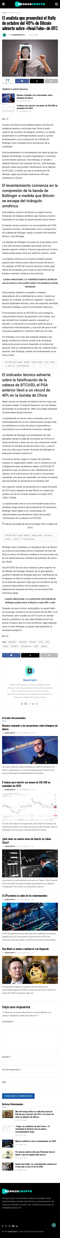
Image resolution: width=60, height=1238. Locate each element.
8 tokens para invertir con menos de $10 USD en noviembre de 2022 (37, 107)
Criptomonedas (15, 12)
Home (4, 12)
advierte (12, 642)
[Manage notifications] (54, 1225)
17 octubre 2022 (24, 847)
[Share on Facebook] (22, 81)
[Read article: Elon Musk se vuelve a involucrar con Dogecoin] (30, 970)
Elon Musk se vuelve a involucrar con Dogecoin (25, 949)
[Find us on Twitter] (6, 1226)
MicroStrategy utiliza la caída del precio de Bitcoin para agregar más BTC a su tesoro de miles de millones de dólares (34, 1114)
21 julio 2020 (33, 35)
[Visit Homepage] (30, 4)
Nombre (6, 1057)
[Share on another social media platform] (51, 81)
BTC (41, 642)
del (47, 642)
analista (23, 642)
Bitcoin (33, 642)
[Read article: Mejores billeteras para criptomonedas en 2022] (7, 1144)
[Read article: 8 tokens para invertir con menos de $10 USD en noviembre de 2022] (8, 108)
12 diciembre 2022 (24, 101)
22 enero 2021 (22, 1120)
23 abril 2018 (22, 1170)
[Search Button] (56, 4)
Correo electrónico (11, 1069)
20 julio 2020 (22, 1158)
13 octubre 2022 (24, 900)
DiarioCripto (18, 35)
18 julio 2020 (22, 1135)
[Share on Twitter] (37, 81)
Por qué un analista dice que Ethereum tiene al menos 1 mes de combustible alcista (35, 1153)
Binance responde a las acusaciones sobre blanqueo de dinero (35, 96)
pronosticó (26, 646)
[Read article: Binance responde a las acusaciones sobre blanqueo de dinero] (8, 98)
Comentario (8, 1021)
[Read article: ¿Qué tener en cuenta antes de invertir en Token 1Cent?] (30, 863)
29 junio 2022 (22, 1145)
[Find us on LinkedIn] (17, 1226)
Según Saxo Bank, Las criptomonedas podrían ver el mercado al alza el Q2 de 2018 (36, 1165)
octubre (14, 646)
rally (36, 646)
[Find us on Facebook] (2, 1226)
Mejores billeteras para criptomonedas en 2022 (35, 1141)
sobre (43, 646)
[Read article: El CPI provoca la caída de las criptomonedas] (30, 917)
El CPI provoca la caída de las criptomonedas (24, 895)
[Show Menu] (3, 4)
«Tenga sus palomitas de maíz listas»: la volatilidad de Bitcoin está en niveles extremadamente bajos (32, 1129)
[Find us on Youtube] (13, 1226)
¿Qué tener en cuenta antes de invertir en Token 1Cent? (26, 840)
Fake (5, 646)
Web (4, 1082)
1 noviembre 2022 (24, 111)
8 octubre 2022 (23, 953)
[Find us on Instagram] (10, 1226)
